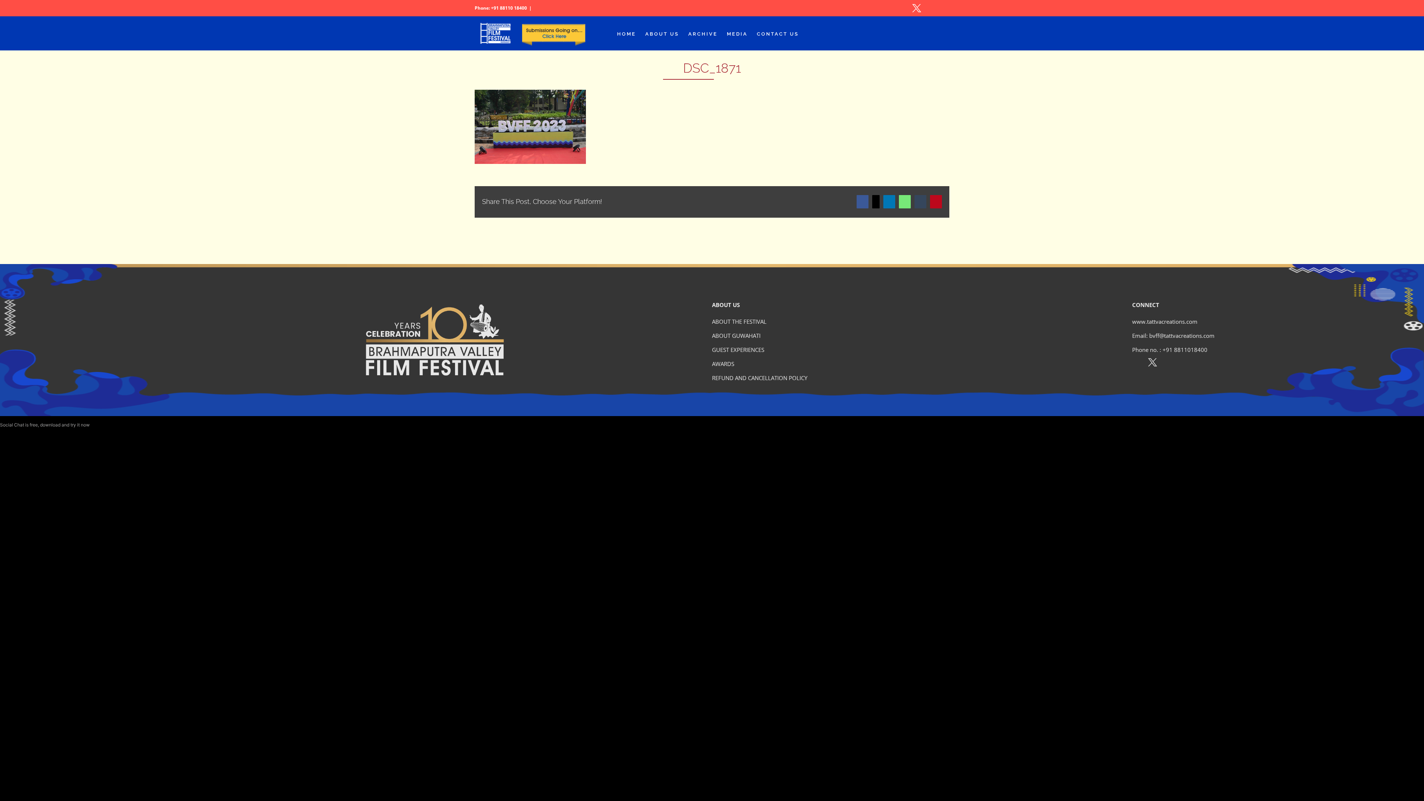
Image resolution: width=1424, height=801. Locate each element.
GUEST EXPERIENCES (738, 349)
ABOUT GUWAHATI (736, 335)
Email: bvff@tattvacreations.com (1173, 335)
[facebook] (1136, 363)
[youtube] (1184, 363)
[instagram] (1168, 363)
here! (96, 425)
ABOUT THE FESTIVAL (739, 321)
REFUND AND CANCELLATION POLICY (759, 378)
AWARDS (723, 363)
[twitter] (1152, 363)
